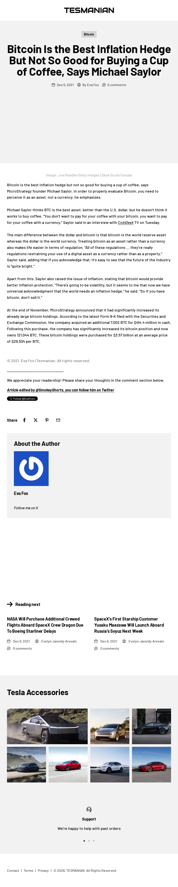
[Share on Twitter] (35, 420)
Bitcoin (89, 34)
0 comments (116, 85)
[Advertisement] (89, 130)
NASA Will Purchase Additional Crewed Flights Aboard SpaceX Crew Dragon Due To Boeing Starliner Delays (45, 625)
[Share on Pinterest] (47, 420)
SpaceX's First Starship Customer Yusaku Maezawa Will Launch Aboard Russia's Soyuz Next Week (129, 625)
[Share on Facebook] (24, 420)
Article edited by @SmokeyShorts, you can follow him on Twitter (60, 390)
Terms (28, 870)
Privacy (43, 870)
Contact (13, 870)
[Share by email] (58, 420)
